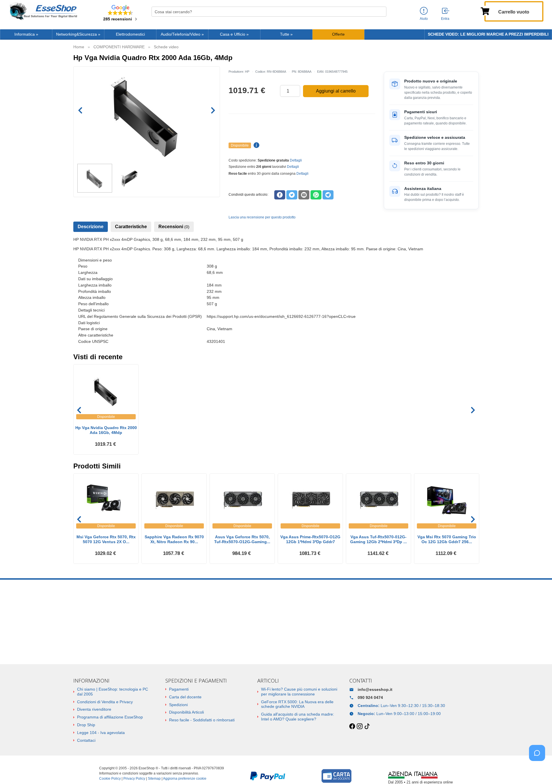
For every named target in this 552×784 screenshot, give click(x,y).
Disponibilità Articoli (186, 712)
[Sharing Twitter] (291, 194)
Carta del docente (185, 697)
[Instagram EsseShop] (360, 726)
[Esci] (446, 11)
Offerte (338, 34)
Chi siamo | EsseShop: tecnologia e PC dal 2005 (112, 691)
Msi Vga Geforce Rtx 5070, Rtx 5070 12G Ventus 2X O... (106, 539)
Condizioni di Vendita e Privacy (105, 702)
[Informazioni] (423, 11)
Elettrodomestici (130, 34)
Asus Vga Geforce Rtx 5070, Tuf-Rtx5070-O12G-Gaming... (242, 539)
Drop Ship (86, 724)
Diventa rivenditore (94, 709)
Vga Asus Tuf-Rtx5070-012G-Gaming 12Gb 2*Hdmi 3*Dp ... (378, 539)
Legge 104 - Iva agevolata (101, 732)
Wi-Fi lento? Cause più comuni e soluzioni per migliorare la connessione (299, 691)
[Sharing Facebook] (279, 194)
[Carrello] (485, 11)
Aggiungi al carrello (336, 91)
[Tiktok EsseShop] (367, 726)
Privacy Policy (134, 779)
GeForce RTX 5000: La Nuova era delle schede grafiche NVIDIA (297, 704)
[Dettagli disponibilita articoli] (255, 145)
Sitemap (154, 779)
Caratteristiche (131, 226)
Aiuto (424, 19)
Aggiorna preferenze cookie (184, 779)
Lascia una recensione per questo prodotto (262, 217)
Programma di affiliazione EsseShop (110, 717)
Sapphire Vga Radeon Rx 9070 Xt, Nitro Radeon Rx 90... (174, 539)
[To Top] (538, 770)
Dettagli (296, 160)
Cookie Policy (110, 779)
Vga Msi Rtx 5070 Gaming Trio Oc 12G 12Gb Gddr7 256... (446, 539)
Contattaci (86, 740)
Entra (445, 19)
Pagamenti (179, 689)
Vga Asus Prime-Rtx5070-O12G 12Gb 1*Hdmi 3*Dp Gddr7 (310, 539)
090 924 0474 (370, 697)
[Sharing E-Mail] (303, 194)
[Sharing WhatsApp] (315, 194)
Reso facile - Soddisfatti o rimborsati (202, 720)
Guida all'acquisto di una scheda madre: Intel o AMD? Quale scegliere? (297, 716)
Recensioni (173, 226)
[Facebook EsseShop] (352, 726)
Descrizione (90, 226)
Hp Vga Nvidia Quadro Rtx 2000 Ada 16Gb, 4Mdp (106, 430)
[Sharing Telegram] (328, 194)
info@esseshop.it (375, 689)
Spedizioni (178, 704)
